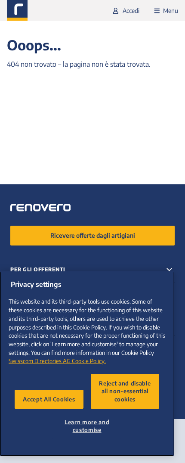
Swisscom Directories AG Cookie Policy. (57, 360)
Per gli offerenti (37, 269)
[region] (87, 363)
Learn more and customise (87, 425)
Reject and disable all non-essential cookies (125, 391)
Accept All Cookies (49, 399)
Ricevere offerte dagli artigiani (92, 235)
